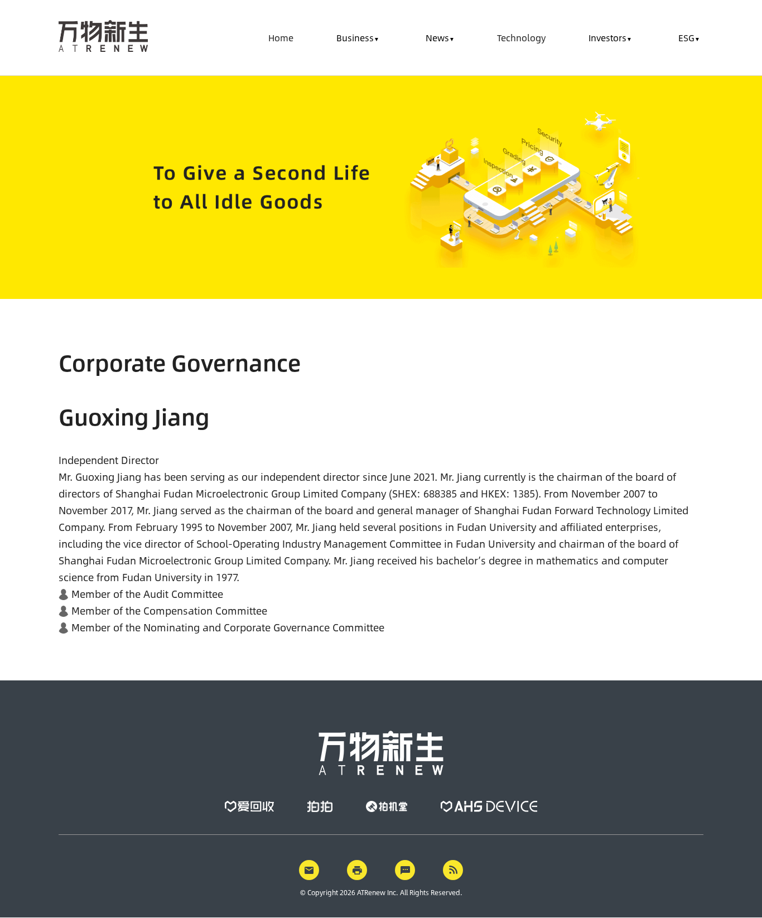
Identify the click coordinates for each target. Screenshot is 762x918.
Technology (521, 38)
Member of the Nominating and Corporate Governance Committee (227, 627)
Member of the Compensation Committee (169, 611)
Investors (607, 38)
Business (355, 38)
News (437, 38)
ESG (686, 38)
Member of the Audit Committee (147, 594)
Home (280, 38)
